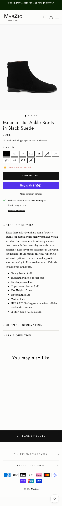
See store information (16, 211)
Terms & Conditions (30, 466)
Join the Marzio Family (30, 454)
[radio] (6, 154)
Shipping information (24, 325)
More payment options (31, 193)
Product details (20, 225)
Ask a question (19, 335)
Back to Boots (33, 436)
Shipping (21, 140)
